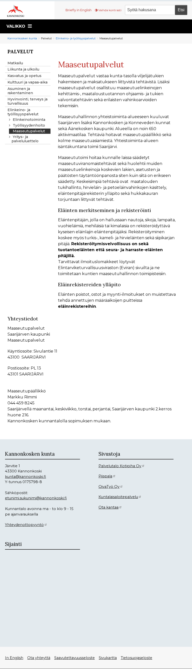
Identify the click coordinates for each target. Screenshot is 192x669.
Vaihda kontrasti (110, 10)
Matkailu (15, 63)
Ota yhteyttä (38, 658)
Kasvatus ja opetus (25, 76)
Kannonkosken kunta (22, 38)
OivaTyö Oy (109, 486)
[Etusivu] (17, 10)
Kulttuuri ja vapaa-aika (28, 82)
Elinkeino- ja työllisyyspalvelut (76, 38)
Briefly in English (79, 10)
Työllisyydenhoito (29, 125)
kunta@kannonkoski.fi (25, 476)
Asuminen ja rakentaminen (20, 90)
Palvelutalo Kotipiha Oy (119, 466)
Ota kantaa (108, 507)
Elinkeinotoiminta (29, 119)
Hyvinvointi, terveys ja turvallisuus (28, 101)
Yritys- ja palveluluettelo (25, 139)
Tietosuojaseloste (136, 658)
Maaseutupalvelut (29, 131)
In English (14, 658)
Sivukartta (108, 658)
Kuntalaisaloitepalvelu (118, 497)
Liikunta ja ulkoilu (23, 69)
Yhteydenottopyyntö (24, 524)
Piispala (105, 476)
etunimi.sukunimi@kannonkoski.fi (36, 498)
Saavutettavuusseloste (74, 658)
